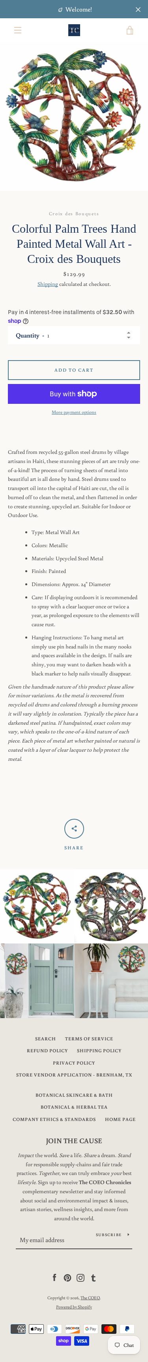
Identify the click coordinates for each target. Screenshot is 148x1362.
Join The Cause (74, 1140)
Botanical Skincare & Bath (74, 1095)
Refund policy (47, 1050)
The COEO (90, 1297)
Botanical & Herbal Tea (74, 1107)
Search (45, 1039)
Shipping (47, 283)
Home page (120, 1119)
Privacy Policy (74, 1063)
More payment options (74, 412)
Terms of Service (89, 1039)
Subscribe (109, 1234)
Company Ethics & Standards (54, 1119)
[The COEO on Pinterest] (67, 1277)
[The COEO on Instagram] (80, 1277)
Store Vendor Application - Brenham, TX (74, 1075)
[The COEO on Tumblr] (93, 1277)
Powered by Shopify (74, 1307)
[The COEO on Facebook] (54, 1277)
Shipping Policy (99, 1050)
